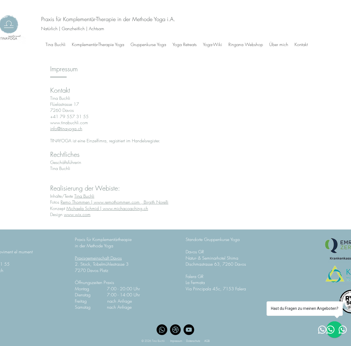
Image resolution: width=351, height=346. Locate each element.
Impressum (176, 341)
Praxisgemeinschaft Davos (98, 258)
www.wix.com (77, 214)
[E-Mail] (175, 329)
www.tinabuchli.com (69, 123)
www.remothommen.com (117, 202)
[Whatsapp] (162, 329)
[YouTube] (188, 329)
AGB (207, 341)
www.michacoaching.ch (125, 208)
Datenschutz (193, 341)
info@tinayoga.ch (66, 129)
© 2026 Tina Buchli (155, 341)
